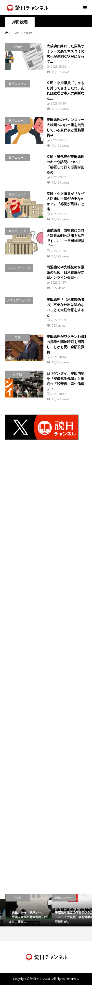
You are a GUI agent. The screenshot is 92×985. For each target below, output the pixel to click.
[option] (23, 910)
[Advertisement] (46, 507)
